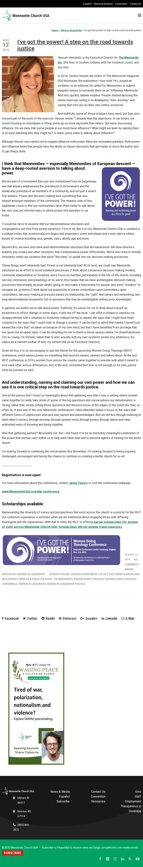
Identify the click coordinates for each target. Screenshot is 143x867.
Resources (98, 801)
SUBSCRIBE (12, 853)
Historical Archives (103, 3)
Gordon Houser (59, 574)
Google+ (91, 618)
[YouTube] (137, 859)
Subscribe (63, 801)
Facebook (11, 618)
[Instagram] (115, 859)
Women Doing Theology (89, 578)
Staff (138, 796)
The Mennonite (63, 578)
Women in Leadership (31, 574)
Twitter (31, 618)
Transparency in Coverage (131, 808)
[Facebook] (100, 859)
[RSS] (130, 859)
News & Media (60, 791)
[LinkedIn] (122, 859)
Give (138, 791)
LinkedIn (111, 618)
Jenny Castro (78, 483)
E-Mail (129, 618)
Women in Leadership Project (66, 583)
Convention (121, 3)
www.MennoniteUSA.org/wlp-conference (31, 491)
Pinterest (69, 618)
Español (87, 3)
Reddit (50, 618)
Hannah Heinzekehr (84, 574)
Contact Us (135, 3)
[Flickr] (107, 859)
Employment (133, 801)
